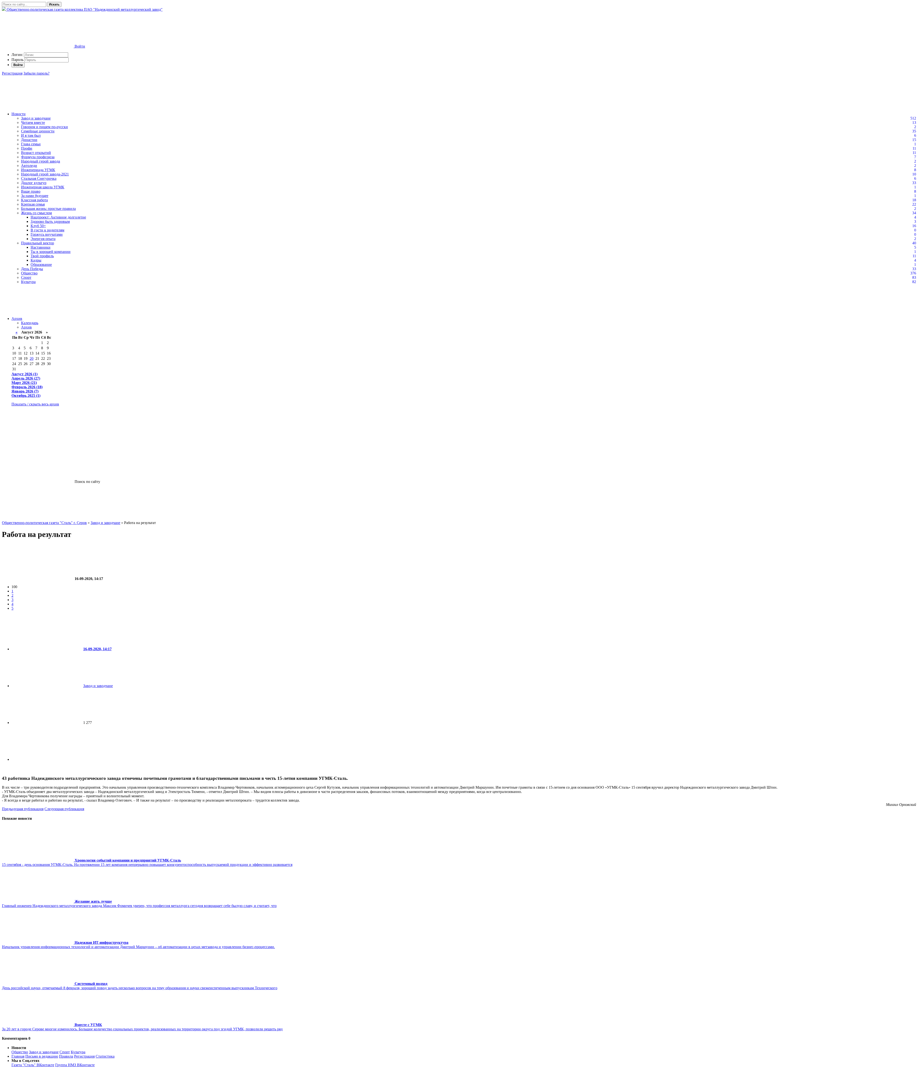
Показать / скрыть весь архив (35, 404)
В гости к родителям (47, 230)
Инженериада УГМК (38, 170)
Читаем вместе (33, 122)
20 (31, 358)
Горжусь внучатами (47, 234)
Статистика (105, 1056)
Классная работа (34, 200)
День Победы (32, 269)
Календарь (29, 323)
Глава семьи (31, 144)
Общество (29, 273)
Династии (29, 140)
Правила (66, 1056)
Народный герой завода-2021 (45, 174)
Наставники (40, 247)
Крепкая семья (33, 204)
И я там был (31, 135)
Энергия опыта (43, 239)
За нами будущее (34, 196)
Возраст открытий (36, 153)
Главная (17, 1056)
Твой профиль (42, 256)
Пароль (17, 60)
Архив (16, 319)
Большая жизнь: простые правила (48, 209)
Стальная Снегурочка (38, 178)
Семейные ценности (38, 131)
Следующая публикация (64, 809)
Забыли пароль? (36, 73)
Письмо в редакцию (41, 1056)
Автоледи (29, 166)
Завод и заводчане (36, 118)
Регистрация (12, 73)
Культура (28, 282)
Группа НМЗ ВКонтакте (75, 1065)
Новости (18, 114)
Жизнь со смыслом (36, 213)
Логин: (17, 55)
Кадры (36, 260)
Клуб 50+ (38, 226)
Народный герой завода (40, 161)
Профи (26, 148)
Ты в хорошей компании (51, 252)
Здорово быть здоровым (50, 221)
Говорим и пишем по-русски (44, 127)
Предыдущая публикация (23, 809)
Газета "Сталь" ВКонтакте (32, 1065)
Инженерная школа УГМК (42, 187)
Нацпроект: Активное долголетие (58, 217)
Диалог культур (33, 183)
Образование (41, 264)
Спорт (26, 277)
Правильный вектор (37, 243)
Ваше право (30, 191)
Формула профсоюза (38, 157)
